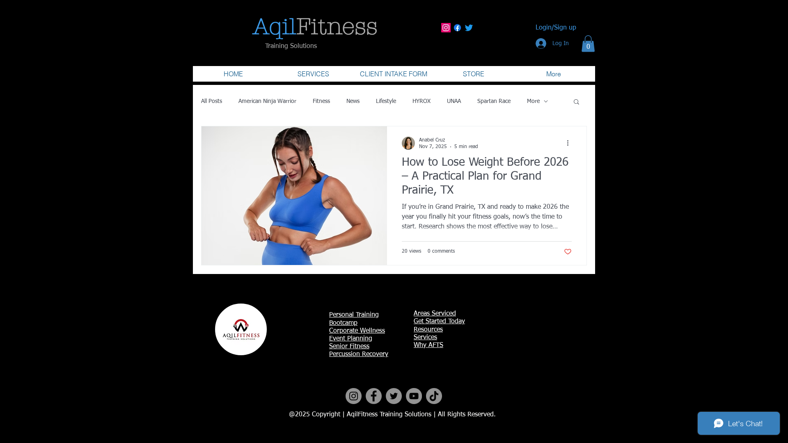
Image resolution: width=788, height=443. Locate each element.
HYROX (421, 101)
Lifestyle (386, 101)
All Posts (211, 101)
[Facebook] (457, 27)
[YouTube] (414, 396)
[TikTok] (434, 396)
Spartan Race (494, 101)
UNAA (454, 101)
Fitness (321, 101)
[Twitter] (469, 27)
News (353, 101)
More (533, 101)
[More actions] (570, 143)
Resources (428, 330)
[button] (588, 43)
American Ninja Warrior (267, 101)
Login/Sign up (556, 28)
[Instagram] (446, 27)
